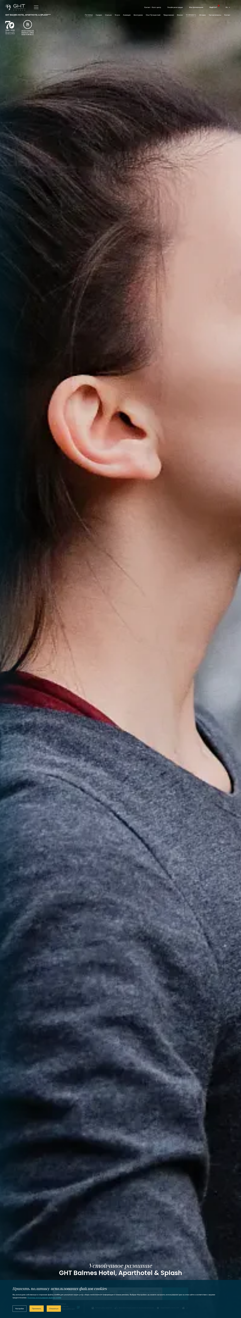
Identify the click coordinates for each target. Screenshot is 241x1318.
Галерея (99, 15)
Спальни (108, 15)
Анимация (127, 15)
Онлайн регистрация (175, 7)
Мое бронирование (196, 7)
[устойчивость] (27, 27)
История (202, 15)
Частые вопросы (215, 15)
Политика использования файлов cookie (44, 1297)
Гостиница (89, 15)
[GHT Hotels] (16, 7)
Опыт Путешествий (153, 15)
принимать (36, 1308)
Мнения (180, 15)
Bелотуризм (138, 15)
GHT (213, 7)
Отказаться (53, 1308)
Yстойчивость (191, 15)
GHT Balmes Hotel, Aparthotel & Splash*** (28, 15)
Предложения (168, 15)
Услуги (117, 15)
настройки (19, 1308)
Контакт (227, 15)
